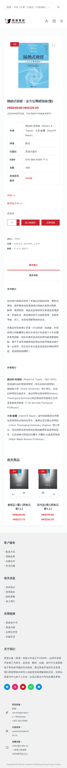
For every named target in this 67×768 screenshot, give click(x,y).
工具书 (37, 243)
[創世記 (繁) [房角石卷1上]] (19, 483)
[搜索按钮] (58, 7)
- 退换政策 (9, 556)
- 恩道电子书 (10, 622)
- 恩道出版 (9, 627)
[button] (43, 493)
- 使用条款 (9, 591)
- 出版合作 (9, 561)
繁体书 (25, 248)
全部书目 (18, 243)
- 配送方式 (9, 551)
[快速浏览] (24, 493)
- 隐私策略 (9, 596)
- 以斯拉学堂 (10, 631)
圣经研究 (28, 243)
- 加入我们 (9, 601)
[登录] (46, 21)
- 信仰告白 (9, 587)
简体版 (28, 178)
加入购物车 (30, 222)
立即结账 (50, 222)
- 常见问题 (9, 565)
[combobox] (29, 7)
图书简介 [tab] (33, 265)
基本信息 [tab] (33, 275)
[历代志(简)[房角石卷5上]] (48, 483)
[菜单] (61, 21)
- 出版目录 (9, 636)
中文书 (17, 248)
